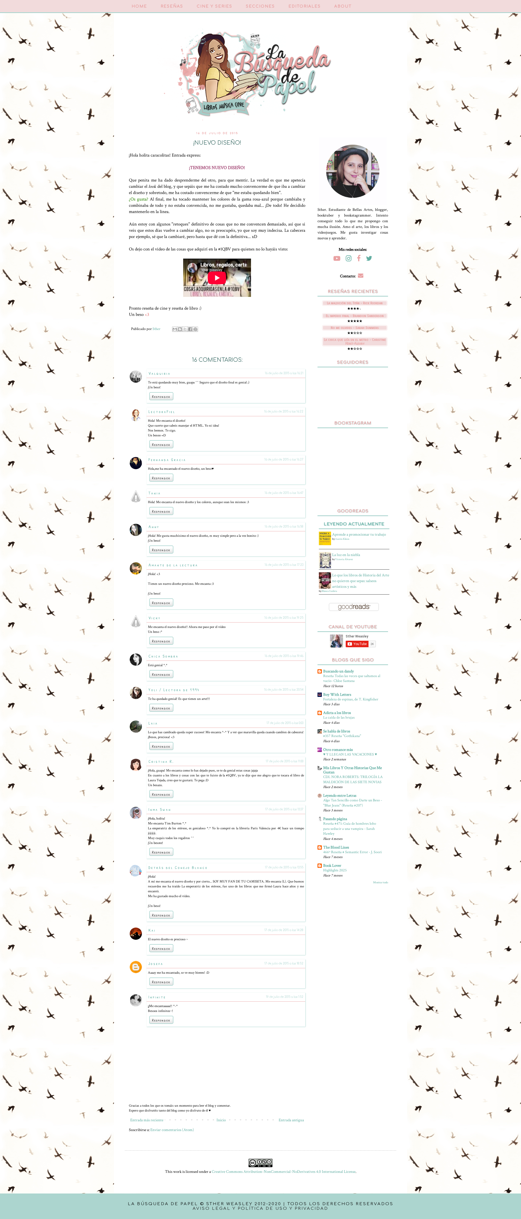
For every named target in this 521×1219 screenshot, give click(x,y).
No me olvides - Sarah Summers (355, 328)
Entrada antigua (291, 1120)
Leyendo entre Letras (339, 795)
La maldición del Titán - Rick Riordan (355, 303)
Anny (154, 526)
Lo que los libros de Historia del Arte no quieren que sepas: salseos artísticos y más (360, 581)
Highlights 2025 (335, 870)
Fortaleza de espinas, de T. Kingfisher (350, 699)
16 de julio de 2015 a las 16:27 (283, 459)
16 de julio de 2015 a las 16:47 (284, 492)
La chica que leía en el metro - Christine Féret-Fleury (355, 341)
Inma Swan (159, 809)
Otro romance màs (338, 749)
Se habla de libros (336, 731)
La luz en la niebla (346, 554)
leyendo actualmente (354, 524)
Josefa (155, 963)
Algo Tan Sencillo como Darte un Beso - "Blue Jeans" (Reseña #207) (352, 803)
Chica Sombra (163, 656)
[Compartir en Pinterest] (195, 329)
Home (139, 6)
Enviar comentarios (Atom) (172, 1129)
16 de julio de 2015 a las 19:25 (283, 617)
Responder (161, 396)
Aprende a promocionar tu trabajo (359, 534)
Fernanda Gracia (167, 459)
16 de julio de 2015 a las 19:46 (284, 656)
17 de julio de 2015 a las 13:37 (284, 809)
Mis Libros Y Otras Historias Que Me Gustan (352, 770)
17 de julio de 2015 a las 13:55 (284, 867)
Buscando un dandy (338, 671)
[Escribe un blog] (180, 329)
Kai (152, 930)
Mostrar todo (380, 882)
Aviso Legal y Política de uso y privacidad (260, 1208)
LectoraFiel (161, 411)
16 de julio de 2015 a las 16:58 (284, 526)
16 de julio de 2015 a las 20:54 (283, 689)
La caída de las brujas (339, 717)
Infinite (157, 997)
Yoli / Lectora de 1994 (173, 690)
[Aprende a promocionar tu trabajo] (325, 544)
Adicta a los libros (337, 712)
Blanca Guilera (329, 591)
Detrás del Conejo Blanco (178, 867)
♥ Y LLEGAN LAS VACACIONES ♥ (350, 754)
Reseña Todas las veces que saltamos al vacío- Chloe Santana (351, 678)
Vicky (154, 618)
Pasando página (335, 818)
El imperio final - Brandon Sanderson (355, 316)
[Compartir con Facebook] (190, 329)
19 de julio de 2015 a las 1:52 (284, 996)
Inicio (221, 1120)
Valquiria (159, 373)
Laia (153, 723)
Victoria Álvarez (344, 559)
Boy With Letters (337, 694)
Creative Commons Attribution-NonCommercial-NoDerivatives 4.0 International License (283, 1171)
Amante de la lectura (173, 565)
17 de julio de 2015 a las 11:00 (284, 761)
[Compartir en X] (185, 329)
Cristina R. (161, 761)
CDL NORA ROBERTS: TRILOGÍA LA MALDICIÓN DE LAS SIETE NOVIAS (353, 779)
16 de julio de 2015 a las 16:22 (283, 411)
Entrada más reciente (146, 1120)
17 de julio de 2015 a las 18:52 (283, 963)
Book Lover (332, 865)
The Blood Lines (336, 847)
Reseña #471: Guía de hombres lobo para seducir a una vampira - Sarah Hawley (349, 828)
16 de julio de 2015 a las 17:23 (284, 564)
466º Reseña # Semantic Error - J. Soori (352, 852)
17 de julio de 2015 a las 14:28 (283, 930)
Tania (154, 493)
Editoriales (304, 6)
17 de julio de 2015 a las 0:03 (284, 723)
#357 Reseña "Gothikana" (342, 735)
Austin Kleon (342, 539)
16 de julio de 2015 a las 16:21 (284, 373)
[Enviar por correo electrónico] (174, 329)
